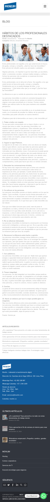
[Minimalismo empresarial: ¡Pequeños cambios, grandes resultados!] (4, 439)
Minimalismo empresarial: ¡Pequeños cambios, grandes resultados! (25, 341)
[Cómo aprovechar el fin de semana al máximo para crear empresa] (4, 428)
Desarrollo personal (22, 41)
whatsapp (25, 485)
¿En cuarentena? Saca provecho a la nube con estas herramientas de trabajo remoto (27, 417)
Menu (45, 6)
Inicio (21, 495)
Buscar (21, 485)
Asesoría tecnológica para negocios (14, 470)
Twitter (9, 485)
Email (4, 485)
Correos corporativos (9, 461)
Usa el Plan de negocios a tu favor (14, 346)
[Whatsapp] (43, 496)
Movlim (29, 38)
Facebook (13, 485)
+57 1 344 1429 (22, 384)
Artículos (12, 41)
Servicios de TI (7, 465)
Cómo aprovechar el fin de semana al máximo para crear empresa (24, 337)
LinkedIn (17, 485)
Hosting (4, 456)
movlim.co (13, 399)
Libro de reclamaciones (17, 499)
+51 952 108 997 (19, 380)
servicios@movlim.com (15, 395)
